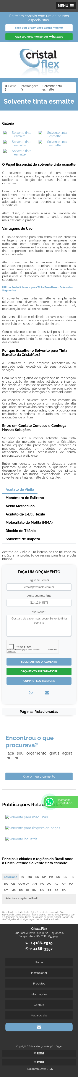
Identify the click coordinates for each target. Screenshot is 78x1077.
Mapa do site (39, 1015)
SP (44, 877)
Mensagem (39, 611)
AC (49, 883)
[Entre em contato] (47, 692)
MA (71, 883)
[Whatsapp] (30, 692)
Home (39, 962)
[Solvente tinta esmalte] (19, 134)
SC (58, 877)
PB (21, 890)
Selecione (10, 877)
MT (6, 890)
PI (27, 890)
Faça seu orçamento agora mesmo (39, 27)
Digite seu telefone (39, 595)
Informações (39, 994)
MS (13, 890)
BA (6, 883)
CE (13, 883)
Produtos (39, 983)
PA (42, 883)
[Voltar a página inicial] (39, 60)
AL (56, 883)
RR (49, 890)
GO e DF (23, 883)
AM (34, 883)
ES (37, 877)
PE (72, 877)
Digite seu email (39, 580)
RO (42, 890)
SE (56, 890)
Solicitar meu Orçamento (39, 661)
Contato (39, 1004)
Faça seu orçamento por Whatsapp (39, 36)
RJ (22, 877)
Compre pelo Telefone (39, 680)
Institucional (39, 973)
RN (34, 890)
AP (63, 883)
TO (64, 890)
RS (65, 877)
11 (40, 943)
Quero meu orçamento (39, 776)
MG (30, 877)
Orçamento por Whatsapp (39, 671)
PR (51, 877)
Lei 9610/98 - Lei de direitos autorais (40, 919)
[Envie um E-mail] (39, 1027)
